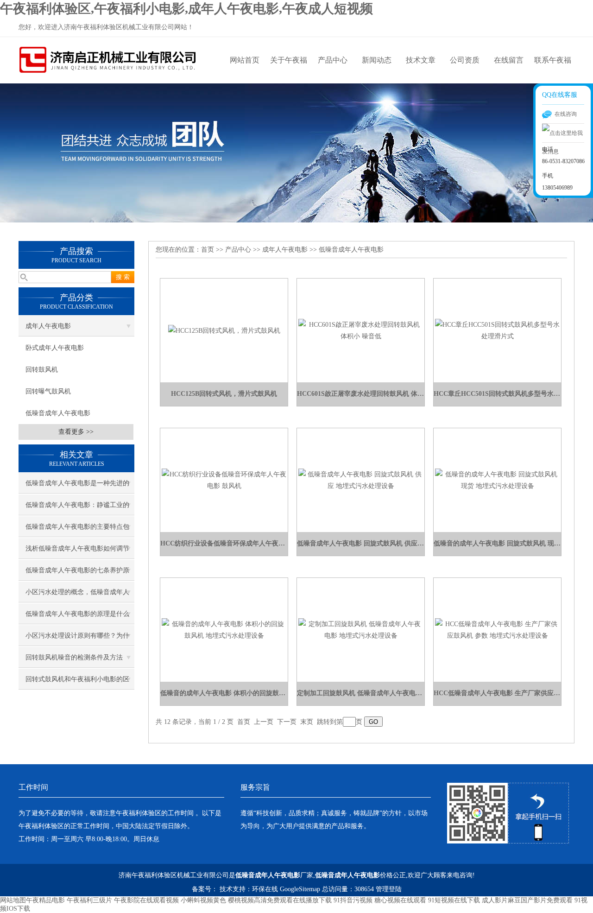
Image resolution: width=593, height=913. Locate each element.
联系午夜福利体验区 (552, 69)
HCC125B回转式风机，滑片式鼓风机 (224, 393)
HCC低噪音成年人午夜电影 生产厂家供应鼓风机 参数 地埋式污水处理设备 (497, 693)
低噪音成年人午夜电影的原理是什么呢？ (77, 617)
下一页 (286, 721)
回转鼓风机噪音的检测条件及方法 (74, 657)
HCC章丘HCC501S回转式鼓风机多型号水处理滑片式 (497, 393)
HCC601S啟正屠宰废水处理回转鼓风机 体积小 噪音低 (360, 393)
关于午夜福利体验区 (288, 69)
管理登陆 (389, 889)
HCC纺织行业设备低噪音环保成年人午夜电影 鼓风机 (224, 543)
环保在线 (265, 889)
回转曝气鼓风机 (48, 391)
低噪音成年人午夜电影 (57, 413)
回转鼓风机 (41, 369)
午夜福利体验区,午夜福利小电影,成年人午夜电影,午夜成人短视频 (186, 8)
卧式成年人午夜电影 (54, 347)
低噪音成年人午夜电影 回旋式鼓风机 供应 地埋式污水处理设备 (360, 543)
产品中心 (332, 60)
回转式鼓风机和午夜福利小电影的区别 (77, 683)
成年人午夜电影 (48, 326)
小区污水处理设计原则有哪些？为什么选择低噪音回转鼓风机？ (77, 639)
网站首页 (244, 60)
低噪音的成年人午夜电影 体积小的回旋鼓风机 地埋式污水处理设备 (224, 693)
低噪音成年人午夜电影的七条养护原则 (77, 574)
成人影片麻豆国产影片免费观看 (527, 900)
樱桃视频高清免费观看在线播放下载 (280, 900)
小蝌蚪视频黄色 (203, 900)
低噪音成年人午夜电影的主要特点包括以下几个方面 (77, 530)
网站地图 (13, 900)
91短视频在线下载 (454, 900)
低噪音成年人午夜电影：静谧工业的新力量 (77, 508)
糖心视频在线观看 (400, 900)
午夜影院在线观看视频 (146, 900)
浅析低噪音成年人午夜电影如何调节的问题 (77, 552)
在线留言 (509, 60)
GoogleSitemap (300, 889)
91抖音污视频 (353, 900)
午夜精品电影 (45, 900)
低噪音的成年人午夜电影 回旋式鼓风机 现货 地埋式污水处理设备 (497, 543)
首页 (207, 249)
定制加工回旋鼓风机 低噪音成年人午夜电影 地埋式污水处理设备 (360, 693)
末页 (306, 721)
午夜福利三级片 (89, 900)
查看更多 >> (76, 431)
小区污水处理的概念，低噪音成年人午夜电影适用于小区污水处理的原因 (77, 595)
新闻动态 (376, 60)
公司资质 (464, 60)
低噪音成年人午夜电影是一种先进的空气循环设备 (77, 487)
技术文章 (420, 60)
